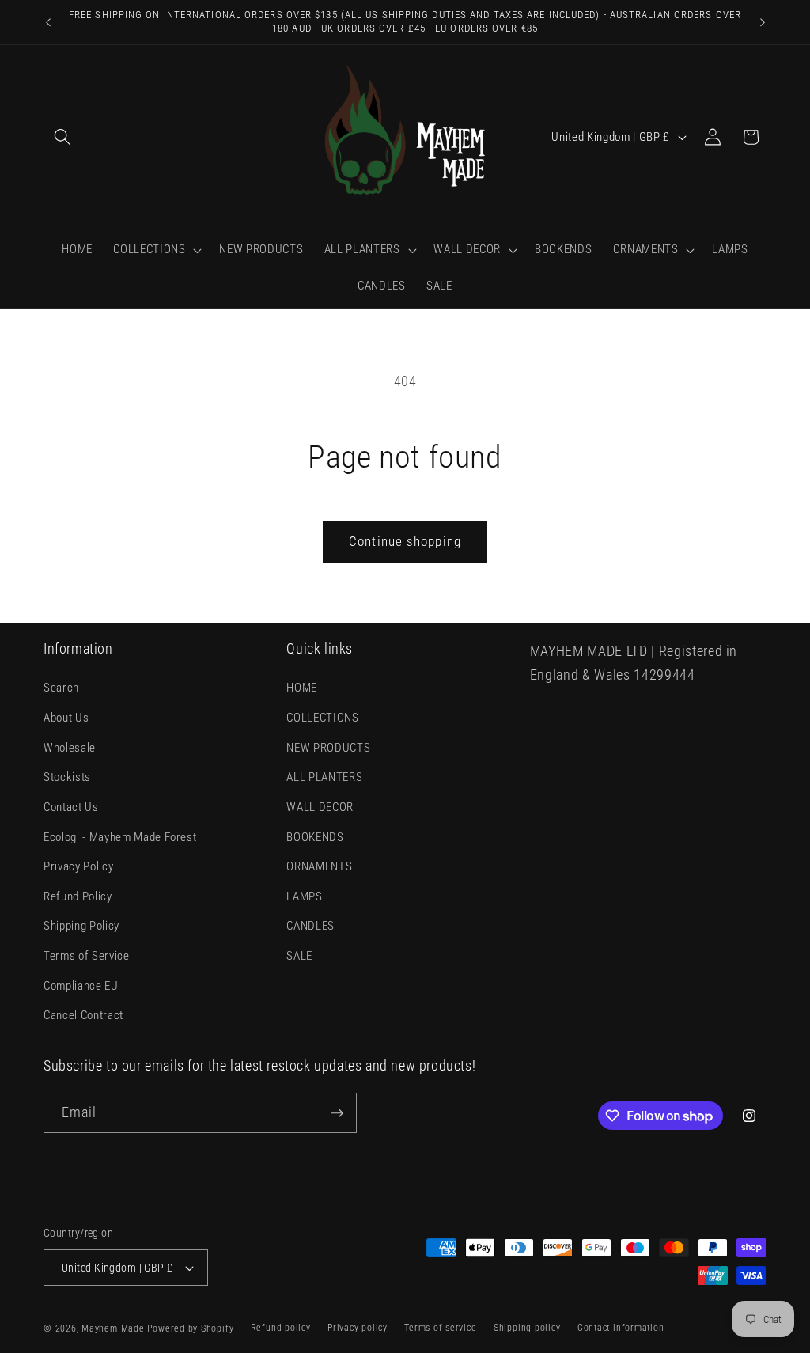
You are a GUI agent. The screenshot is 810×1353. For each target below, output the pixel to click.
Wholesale (70, 748)
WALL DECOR (320, 807)
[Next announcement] (762, 22)
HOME (301, 687)
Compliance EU (81, 986)
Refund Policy (78, 896)
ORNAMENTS (319, 866)
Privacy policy (357, 1327)
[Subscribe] (337, 1113)
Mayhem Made (112, 1328)
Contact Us (71, 807)
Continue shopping (405, 541)
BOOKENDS (314, 837)
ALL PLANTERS (324, 777)
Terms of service (440, 1327)
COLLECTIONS (322, 718)
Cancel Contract (83, 1015)
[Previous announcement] (48, 22)
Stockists (67, 777)
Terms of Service (87, 956)
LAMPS (304, 896)
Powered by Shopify (190, 1328)
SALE (299, 956)
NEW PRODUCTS (328, 748)
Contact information (620, 1327)
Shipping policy (527, 1327)
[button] (62, 137)
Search (61, 687)
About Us (66, 718)
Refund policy (281, 1327)
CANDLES (310, 926)
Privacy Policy (78, 866)
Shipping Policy (81, 926)
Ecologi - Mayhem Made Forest (120, 837)
